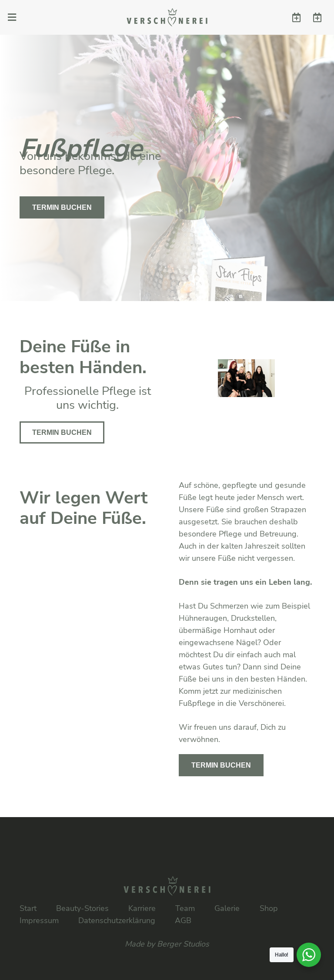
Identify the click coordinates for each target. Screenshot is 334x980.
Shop (269, 908)
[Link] (167, 17)
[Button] (296, 17)
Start (28, 908)
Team (185, 908)
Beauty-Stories (82, 908)
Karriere (142, 908)
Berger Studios (183, 944)
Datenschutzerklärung (116, 920)
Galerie (227, 908)
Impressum (39, 920)
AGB (183, 920)
